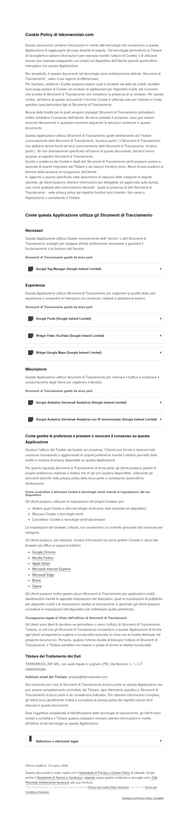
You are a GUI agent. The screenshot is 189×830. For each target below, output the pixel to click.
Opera (36, 586)
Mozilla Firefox (42, 557)
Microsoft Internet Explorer (51, 569)
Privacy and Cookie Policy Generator (108, 787)
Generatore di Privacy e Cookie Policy (104, 772)
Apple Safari (41, 563)
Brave (36, 580)
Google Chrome (44, 552)
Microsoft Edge (43, 574)
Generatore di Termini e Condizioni (60, 777)
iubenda (89, 777)
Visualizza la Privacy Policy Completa (143, 798)
